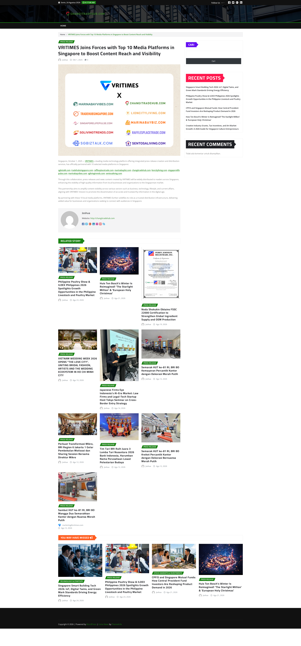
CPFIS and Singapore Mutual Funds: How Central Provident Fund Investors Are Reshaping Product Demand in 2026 (174, 582)
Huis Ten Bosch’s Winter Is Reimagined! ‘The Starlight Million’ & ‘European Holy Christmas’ (116, 288)
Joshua (65, 60)
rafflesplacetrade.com (104, 170)
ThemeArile (117, 624)
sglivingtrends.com (96, 173)
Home (63, 25)
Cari (191, 44)
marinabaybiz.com (123, 170)
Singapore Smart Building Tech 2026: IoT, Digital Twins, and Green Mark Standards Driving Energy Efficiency (79, 590)
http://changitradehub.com (102, 218)
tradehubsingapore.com (82, 170)
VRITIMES (89, 161)
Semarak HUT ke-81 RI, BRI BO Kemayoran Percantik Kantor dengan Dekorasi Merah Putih (160, 370)
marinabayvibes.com (77, 173)
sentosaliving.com (114, 173)
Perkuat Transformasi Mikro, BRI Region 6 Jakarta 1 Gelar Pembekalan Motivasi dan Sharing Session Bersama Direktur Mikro (75, 450)
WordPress (91, 624)
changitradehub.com (141, 170)
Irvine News (103, 624)
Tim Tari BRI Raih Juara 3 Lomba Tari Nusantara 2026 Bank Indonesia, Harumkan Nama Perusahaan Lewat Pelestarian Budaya (117, 455)
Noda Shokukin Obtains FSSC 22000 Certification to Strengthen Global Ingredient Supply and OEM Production (159, 314)
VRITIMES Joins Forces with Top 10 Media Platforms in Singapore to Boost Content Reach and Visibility (110, 34)
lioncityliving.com (159, 170)
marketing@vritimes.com (72, 525)
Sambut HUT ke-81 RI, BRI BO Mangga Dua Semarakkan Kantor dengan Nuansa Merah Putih (76, 515)
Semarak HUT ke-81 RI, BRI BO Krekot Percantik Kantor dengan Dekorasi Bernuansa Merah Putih (160, 456)
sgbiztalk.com (64, 170)
